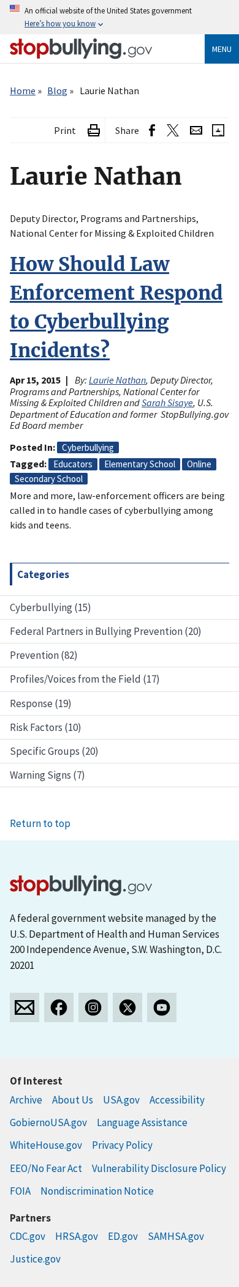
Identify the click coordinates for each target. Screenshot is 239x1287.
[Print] (94, 130)
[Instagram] (93, 1007)
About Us (72, 1100)
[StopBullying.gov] (81, 48)
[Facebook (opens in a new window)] (152, 130)
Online (199, 464)
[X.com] (127, 1007)
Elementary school (139, 464)
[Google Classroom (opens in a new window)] (218, 130)
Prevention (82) (44, 655)
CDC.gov (27, 1236)
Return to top (40, 823)
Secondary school (49, 478)
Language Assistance (142, 1122)
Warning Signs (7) (47, 775)
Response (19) (41, 703)
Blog (57, 90)
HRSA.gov (76, 1236)
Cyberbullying (88, 447)
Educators (73, 464)
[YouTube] (161, 1007)
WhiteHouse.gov (46, 1145)
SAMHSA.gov (176, 1236)
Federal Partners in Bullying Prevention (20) (106, 631)
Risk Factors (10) (46, 727)
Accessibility (177, 1100)
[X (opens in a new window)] (172, 130)
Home (23, 90)
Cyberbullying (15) (50, 607)
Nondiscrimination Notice (97, 1191)
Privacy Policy (122, 1145)
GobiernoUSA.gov (48, 1122)
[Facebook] (59, 1007)
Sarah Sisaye (167, 402)
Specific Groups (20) (54, 751)
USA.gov (121, 1100)
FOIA (20, 1191)
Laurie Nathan (117, 380)
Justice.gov (35, 1259)
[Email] (196, 130)
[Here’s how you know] (119, 17)
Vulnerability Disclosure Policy (159, 1168)
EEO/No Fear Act (46, 1168)
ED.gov (123, 1236)
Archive (26, 1100)
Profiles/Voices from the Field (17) (85, 679)
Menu (222, 48)
